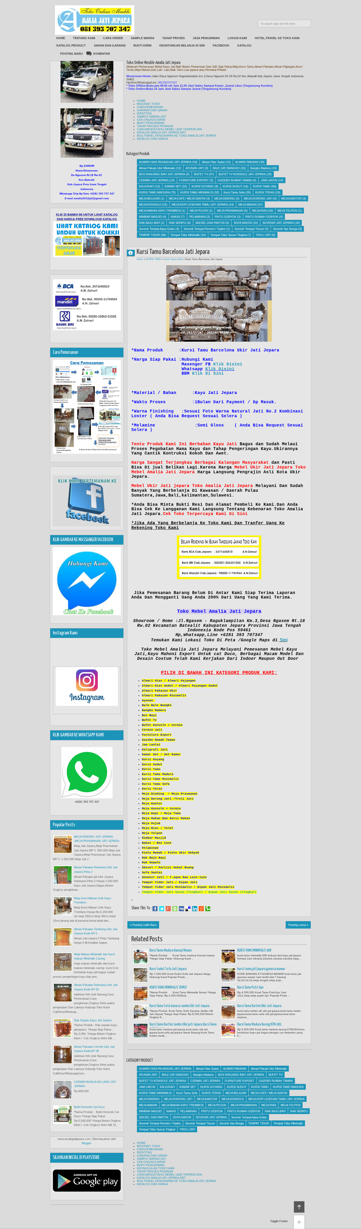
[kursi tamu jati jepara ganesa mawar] (228, 975)
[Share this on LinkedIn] (194, 908)
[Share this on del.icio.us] (188, 908)
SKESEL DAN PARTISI (210, 222)
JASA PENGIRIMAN (206, 38)
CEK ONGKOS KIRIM (151, 119)
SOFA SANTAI (243, 222)
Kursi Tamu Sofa (234, 192)
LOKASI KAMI (237, 38)
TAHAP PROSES (173, 38)
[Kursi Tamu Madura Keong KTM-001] (228, 1030)
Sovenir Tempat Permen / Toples (204, 228)
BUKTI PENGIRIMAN (150, 122)
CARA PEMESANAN (150, 107)
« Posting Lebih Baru (143, 924)
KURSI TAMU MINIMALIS (196, 192)
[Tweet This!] (161, 908)
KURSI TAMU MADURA (154, 192)
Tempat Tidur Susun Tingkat (228, 234)
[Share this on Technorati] (207, 908)
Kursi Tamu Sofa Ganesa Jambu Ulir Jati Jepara (180, 1006)
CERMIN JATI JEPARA (154, 180)
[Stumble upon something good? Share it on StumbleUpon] (174, 908)
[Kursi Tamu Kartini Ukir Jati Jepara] (228, 1012)
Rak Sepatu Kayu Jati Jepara (93, 1020)
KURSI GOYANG (203, 186)
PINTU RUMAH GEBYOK (261, 216)
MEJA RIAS (259, 210)
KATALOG (244, 45)
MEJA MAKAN (247, 204)
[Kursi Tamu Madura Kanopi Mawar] (141, 956)
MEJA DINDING (224, 198)
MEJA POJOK (199, 210)
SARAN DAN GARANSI (110, 45)
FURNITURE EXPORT (194, 180)
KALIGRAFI (146, 186)
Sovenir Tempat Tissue (249, 228)
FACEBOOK (221, 45)
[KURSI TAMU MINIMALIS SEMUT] (141, 993)
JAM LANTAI (269, 180)
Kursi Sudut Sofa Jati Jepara (168, 969)
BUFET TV (201, 174)
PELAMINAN (197, 216)
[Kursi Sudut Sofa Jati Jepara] (141, 975)
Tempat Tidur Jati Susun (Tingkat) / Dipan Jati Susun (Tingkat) (199, 892)
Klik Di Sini (208, 373)
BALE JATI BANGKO (226, 168)
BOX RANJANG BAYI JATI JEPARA (162, 174)
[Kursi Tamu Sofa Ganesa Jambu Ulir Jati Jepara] (141, 1012)
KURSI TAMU (261, 186)
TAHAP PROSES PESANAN (155, 126)
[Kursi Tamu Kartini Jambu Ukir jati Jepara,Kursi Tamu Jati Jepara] (141, 1030)
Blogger (86, 1143)
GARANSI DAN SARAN (152, 110)
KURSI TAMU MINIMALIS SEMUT (168, 987)
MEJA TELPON (287, 210)
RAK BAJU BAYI (149, 222)
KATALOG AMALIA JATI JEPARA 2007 (161, 132)
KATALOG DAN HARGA (152, 138)
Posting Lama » (298, 924)
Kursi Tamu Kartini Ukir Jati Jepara (259, 1006)
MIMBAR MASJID (150, 216)
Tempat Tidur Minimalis (185, 234)
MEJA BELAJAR (149, 198)
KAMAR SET (173, 186)
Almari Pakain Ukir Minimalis (157, 168)
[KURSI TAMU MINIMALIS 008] (228, 956)
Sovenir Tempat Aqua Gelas (157, 228)
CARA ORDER (113, 38)
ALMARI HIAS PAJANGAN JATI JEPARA (165, 162)
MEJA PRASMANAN (230, 210)
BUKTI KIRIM (142, 45)
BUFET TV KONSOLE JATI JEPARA (242, 174)
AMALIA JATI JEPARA (133, 253)
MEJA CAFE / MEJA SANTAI (187, 198)
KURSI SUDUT (232, 186)
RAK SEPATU (177, 222)
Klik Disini (227, 364)
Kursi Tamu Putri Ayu (250, 987)
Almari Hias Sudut (213, 162)
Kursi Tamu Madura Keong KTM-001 (259, 1024)
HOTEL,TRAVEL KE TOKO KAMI (277, 38)
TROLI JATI (263, 234)
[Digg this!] (181, 908)
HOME (60, 38)
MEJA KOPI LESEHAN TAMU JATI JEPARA (200, 204)
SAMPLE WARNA (142, 38)
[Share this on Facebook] (155, 908)
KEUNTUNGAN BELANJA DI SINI (182, 45)
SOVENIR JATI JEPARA (278, 222)
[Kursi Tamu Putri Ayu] (228, 993)
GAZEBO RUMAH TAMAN (235, 180)
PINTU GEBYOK (225, 216)
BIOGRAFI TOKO (148, 103)
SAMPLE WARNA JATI (151, 116)
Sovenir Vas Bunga (285, 228)
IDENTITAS (144, 113)
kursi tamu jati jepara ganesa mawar (261, 969)
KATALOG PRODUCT (71, 45)
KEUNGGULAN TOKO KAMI (155, 1168)
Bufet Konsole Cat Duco (89, 1107)
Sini (284, 640)
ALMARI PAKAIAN (246, 162)
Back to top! (299, 1207)
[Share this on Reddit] (201, 908)
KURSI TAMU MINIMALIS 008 (254, 950)
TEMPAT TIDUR (149, 234)
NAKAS (175, 216)
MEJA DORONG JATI (258, 198)
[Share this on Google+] (168, 908)
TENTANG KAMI (84, 38)
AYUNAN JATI (195, 168)
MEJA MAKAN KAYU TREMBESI (160, 210)
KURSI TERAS (264, 192)
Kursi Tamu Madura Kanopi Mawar (171, 950)
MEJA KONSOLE (150, 204)
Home (140, 259)
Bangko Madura (260, 168)
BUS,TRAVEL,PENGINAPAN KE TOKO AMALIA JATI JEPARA (176, 135)
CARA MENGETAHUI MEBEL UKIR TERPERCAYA (169, 129)
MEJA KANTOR (291, 198)
